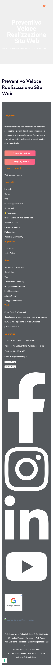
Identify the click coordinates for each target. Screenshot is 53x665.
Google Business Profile (15, 286)
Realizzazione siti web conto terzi (19, 218)
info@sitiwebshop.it (18, 357)
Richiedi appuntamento (14, 203)
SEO (6, 277)
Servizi (7, 194)
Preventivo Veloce (12, 227)
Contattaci (9, 208)
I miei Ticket (10, 253)
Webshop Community (14, 237)
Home (4, 48)
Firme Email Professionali (15, 312)
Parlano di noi (10, 232)
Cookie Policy (10, 367)
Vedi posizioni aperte (13, 175)
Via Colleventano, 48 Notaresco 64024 (29, 346)
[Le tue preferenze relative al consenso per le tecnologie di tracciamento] (4, 660)
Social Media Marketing (14, 281)
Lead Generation (12, 291)
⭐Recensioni (11, 213)
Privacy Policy (10, 362)
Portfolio (8, 189)
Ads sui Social (10, 296)
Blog (6, 199)
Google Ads (9, 272)
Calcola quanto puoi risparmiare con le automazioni (26, 317)
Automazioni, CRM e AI (14, 267)
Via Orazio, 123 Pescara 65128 (25, 340)
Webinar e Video (11, 222)
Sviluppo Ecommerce (13, 301)
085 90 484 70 (19, 351)
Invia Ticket (9, 248)
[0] (43, 7)
